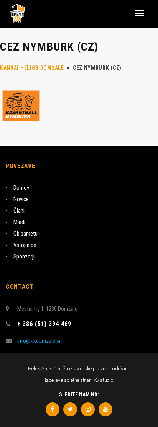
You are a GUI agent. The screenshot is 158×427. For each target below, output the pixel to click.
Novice (21, 199)
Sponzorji (24, 256)
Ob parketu (25, 233)
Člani (19, 210)
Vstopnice (24, 245)
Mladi (19, 222)
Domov (21, 187)
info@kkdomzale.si (38, 340)
